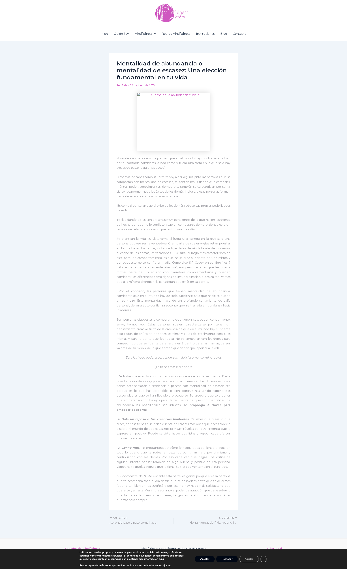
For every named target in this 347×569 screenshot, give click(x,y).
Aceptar (204, 559)
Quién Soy (121, 33)
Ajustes (249, 559)
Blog (223, 33)
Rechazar (227, 559)
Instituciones (205, 33)
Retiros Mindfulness (176, 33)
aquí (161, 559)
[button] (154, 34)
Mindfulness (143, 33)
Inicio (104, 33)
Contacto (239, 33)
